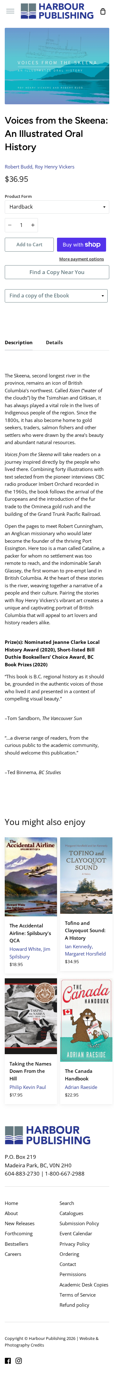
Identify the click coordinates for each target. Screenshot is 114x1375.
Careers (13, 1254)
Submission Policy (79, 1223)
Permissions (73, 1274)
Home (11, 1203)
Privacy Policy (75, 1244)
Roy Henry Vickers (54, 166)
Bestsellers (16, 1244)
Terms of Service (78, 1295)
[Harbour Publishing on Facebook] (8, 1361)
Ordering (69, 1254)
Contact (68, 1264)
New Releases (20, 1223)
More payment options (81, 259)
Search (67, 1203)
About (11, 1213)
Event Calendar (76, 1233)
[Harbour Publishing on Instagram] (19, 1361)
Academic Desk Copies (84, 1284)
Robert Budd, (19, 166)
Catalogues (71, 1213)
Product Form (18, 196)
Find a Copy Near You (57, 272)
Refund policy (74, 1305)
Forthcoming (19, 1233)
